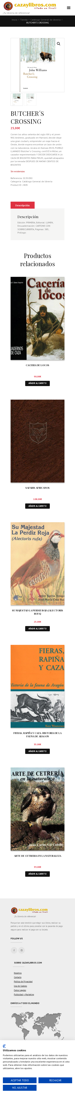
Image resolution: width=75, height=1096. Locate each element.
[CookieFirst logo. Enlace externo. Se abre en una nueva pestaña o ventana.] (4, 1046)
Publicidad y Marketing (24, 994)
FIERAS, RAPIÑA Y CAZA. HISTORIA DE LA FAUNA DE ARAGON (37, 734)
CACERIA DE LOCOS (37, 365)
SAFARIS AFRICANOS (37, 487)
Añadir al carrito (37, 383)
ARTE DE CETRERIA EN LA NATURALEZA (37, 855)
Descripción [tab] (22, 205)
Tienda (24, 19)
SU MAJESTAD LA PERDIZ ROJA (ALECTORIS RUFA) (37, 612)
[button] (58, 43)
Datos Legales (20, 990)
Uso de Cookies (20, 986)
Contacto (17, 977)
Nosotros (18, 973)
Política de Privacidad (23, 981)
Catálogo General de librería (45, 19)
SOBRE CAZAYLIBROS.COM (28, 962)
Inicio (14, 19)
